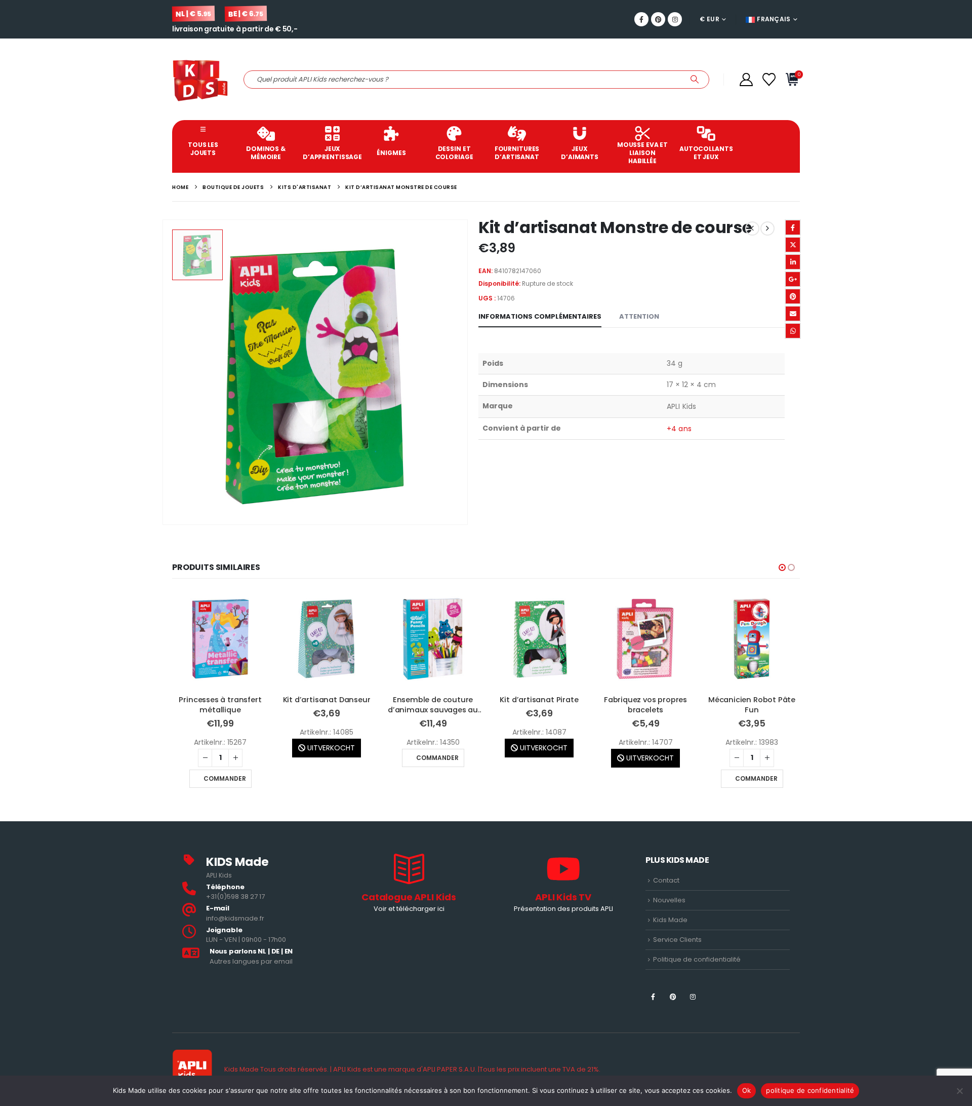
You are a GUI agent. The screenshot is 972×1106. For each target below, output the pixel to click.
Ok (746, 1090)
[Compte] (746, 79)
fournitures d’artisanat (517, 152)
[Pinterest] (658, 19)
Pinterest (793, 296)
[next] (767, 228)
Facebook (793, 227)
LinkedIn (793, 262)
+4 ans (679, 429)
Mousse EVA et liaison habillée (642, 152)
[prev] (752, 228)
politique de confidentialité (810, 1090)
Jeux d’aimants (579, 152)
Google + (793, 279)
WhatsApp (793, 331)
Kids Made (670, 920)
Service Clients (677, 939)
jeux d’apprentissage (331, 152)
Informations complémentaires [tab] (539, 316)
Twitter (793, 245)
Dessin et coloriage (454, 152)
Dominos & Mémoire (266, 152)
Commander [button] (331, 757)
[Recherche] (694, 79)
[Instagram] (675, 19)
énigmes (391, 152)
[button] (782, 567)
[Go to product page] (220, 639)
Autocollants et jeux (706, 152)
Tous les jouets (203, 148)
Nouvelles (669, 900)
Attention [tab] (639, 316)
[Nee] (959, 1091)
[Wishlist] (769, 79)
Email (793, 314)
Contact (666, 880)
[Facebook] (641, 19)
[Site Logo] (200, 79)
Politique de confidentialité (697, 959)
